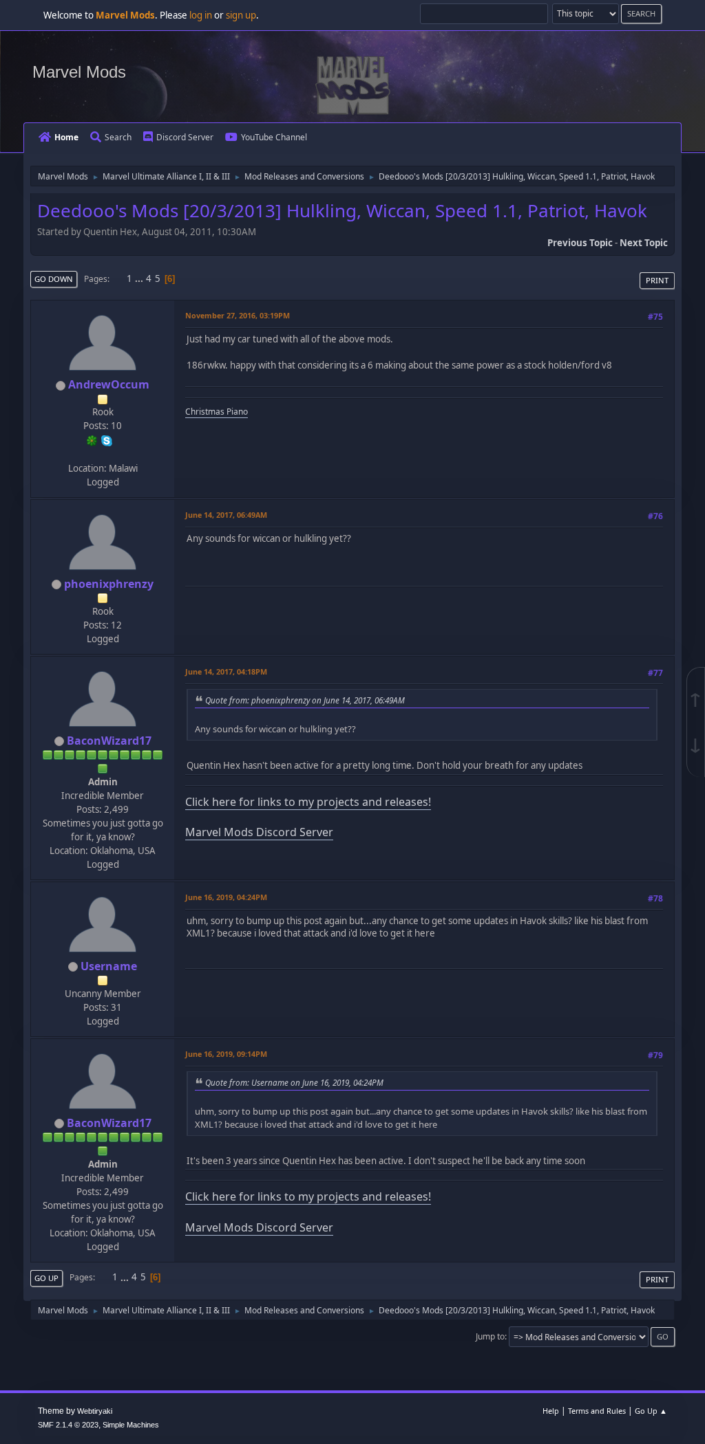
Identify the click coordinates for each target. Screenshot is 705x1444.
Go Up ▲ (651, 1410)
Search (118, 137)
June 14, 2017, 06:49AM (226, 515)
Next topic (644, 243)
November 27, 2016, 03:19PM (237, 315)
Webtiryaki (94, 1411)
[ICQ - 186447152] (92, 439)
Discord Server (184, 137)
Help (551, 1410)
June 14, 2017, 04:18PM (226, 671)
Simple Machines (131, 1425)
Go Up (46, 1278)
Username (109, 966)
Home (66, 137)
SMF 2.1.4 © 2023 (68, 1425)
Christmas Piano (216, 411)
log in (200, 15)
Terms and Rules (597, 1410)
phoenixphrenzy (109, 583)
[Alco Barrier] (101, 453)
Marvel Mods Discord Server (259, 832)
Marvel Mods (79, 72)
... (140, 278)
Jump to (490, 1336)
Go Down (53, 279)
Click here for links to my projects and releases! (308, 801)
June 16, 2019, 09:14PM (226, 1054)
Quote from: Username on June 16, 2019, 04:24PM (294, 1082)
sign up (241, 15)
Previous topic (580, 243)
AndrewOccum (108, 384)
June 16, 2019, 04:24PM (226, 897)
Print (657, 280)
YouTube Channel (274, 137)
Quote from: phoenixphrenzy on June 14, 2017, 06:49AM (305, 699)
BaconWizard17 (109, 740)
